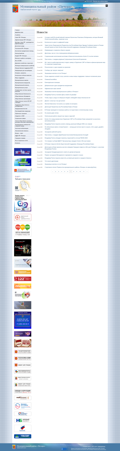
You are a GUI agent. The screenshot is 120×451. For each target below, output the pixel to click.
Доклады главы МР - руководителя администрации (24, 43)
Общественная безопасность (23, 93)
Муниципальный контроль (22, 85)
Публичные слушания (21, 113)
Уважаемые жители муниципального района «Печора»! (61, 91)
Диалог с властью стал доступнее (55, 100)
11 (83, 171)
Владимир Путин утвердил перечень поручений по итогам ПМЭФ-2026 (66, 138)
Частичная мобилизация (21, 128)
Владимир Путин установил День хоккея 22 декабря (60, 94)
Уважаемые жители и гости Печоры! (56, 73)
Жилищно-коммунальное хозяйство (24, 65)
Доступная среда (19, 46)
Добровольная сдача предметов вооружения (58, 85)
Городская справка (20, 138)
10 (80, 171)
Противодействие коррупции (22, 111)
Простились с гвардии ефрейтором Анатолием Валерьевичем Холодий (66, 135)
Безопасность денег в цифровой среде (56, 42)
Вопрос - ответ (19, 133)
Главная (17, 30)
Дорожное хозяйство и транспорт (24, 63)
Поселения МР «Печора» (22, 48)
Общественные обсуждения (22, 96)
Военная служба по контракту (23, 58)
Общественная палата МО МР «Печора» (23, 101)
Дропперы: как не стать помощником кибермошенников (62, 53)
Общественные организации (22, 98)
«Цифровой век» (101, 446)
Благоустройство (19, 53)
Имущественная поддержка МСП (24, 68)
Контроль (17, 143)
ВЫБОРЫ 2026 (19, 32)
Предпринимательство (21, 108)
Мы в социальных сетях (21, 140)
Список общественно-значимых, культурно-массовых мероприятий (24, 121)
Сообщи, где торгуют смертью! (54, 70)
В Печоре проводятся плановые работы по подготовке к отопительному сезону (69, 110)
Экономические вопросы (21, 130)
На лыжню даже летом (51, 113)
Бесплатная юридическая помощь (24, 51)
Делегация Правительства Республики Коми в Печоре (61, 107)
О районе (17, 35)
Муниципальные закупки (21, 80)
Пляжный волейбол (51, 79)
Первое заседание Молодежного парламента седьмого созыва (64, 155)
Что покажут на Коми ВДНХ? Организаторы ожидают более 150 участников (68, 141)
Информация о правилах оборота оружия (57, 50)
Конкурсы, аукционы (20, 73)
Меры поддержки (19, 77)
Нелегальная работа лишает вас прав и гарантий (60, 116)
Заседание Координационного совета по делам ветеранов (62, 152)
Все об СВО (18, 60)
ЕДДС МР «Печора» (20, 135)
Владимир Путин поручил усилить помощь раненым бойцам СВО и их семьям (68, 124)
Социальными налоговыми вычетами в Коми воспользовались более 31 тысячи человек (71, 56)
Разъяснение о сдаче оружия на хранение (57, 67)
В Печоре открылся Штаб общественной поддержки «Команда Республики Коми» (69, 144)
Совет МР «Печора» (20, 37)
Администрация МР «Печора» (23, 39)
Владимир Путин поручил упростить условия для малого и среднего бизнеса (68, 158)
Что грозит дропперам (51, 161)
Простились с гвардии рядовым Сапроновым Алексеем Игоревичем (65, 59)
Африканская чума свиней (53, 88)
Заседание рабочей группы (53, 132)
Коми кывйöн (89, 1)
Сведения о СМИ (19, 116)
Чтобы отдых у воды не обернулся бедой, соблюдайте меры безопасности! (67, 97)
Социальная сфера (20, 118)
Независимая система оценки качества (23, 90)
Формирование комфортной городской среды (22, 125)
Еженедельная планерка (52, 82)
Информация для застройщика (23, 70)
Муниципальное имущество (22, 82)
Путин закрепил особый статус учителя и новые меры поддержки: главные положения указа (73, 76)
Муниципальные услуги (21, 87)
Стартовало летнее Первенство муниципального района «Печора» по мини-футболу (70, 167)
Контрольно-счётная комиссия (23, 75)
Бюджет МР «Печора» (21, 55)
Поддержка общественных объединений (22, 105)
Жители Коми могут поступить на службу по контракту (61, 104)
